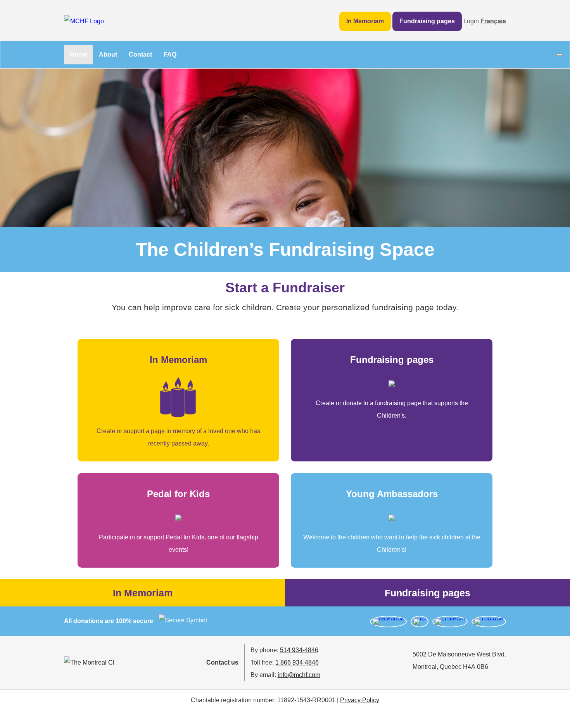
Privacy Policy (359, 700)
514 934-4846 (299, 650)
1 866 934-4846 (297, 662)
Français (493, 21)
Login (471, 21)
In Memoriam (365, 21)
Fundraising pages (427, 21)
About (108, 54)
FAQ (170, 54)
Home (78, 54)
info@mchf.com (299, 675)
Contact (140, 54)
